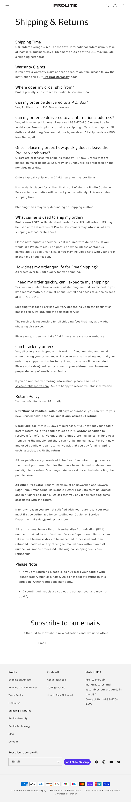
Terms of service (93, 790)
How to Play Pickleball (60, 695)
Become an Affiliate (20, 679)
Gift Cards (14, 703)
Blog (11, 734)
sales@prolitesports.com (48, 366)
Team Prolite (16, 695)
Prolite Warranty (18, 718)
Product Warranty (56, 77)
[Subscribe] (92, 643)
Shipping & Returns (20, 710)
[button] (7, 5)
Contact (13, 741)
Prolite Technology (20, 726)
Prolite (22, 791)
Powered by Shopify (36, 791)
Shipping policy (112, 790)
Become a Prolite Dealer (23, 687)
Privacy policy (74, 790)
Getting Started (56, 687)
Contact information (67, 794)
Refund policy (57, 790)
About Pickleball (56, 679)
